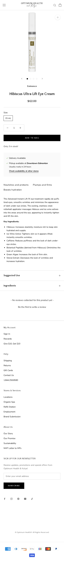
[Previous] (21, 78)
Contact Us (9, 375)
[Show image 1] (27, 78)
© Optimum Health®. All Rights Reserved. (32, 532)
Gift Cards (8, 370)
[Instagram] (11, 498)
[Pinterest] (18, 498)
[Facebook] (5, 498)
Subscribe (14, 486)
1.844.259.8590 (11, 380)
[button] (32, 307)
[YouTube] (25, 498)
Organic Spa (9, 402)
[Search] (54, 5)
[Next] (42, 78)
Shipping (8, 360)
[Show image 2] (30, 78)
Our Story (8, 433)
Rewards (8, 338)
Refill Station (10, 406)
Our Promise (9, 438)
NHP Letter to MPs (12, 448)
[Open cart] (60, 5)
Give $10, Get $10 (12, 343)
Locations (8, 397)
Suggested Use (12, 275)
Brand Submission (12, 416)
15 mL (8, 118)
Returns (7, 365)
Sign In (7, 333)
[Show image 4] (36, 78)
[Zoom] (57, 17)
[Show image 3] (33, 78)
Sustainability (10, 443)
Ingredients (10, 285)
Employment (9, 411)
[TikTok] (32, 498)
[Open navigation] (4, 5)
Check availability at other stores (24, 171)
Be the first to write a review (32, 307)
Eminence (32, 86)
